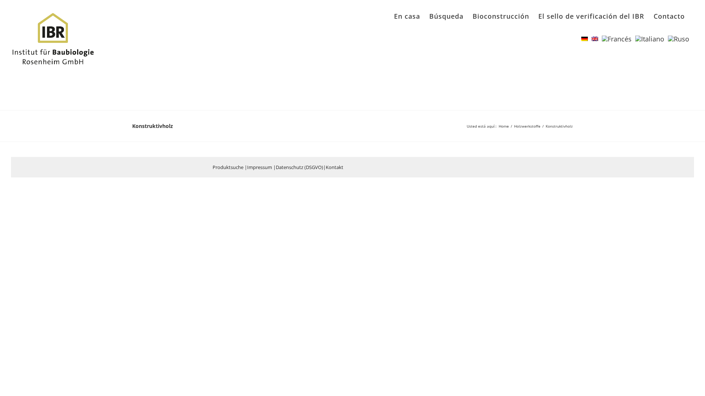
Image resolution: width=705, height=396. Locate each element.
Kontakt (334, 167)
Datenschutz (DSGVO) (299, 167)
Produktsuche (228, 167)
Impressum (259, 167)
